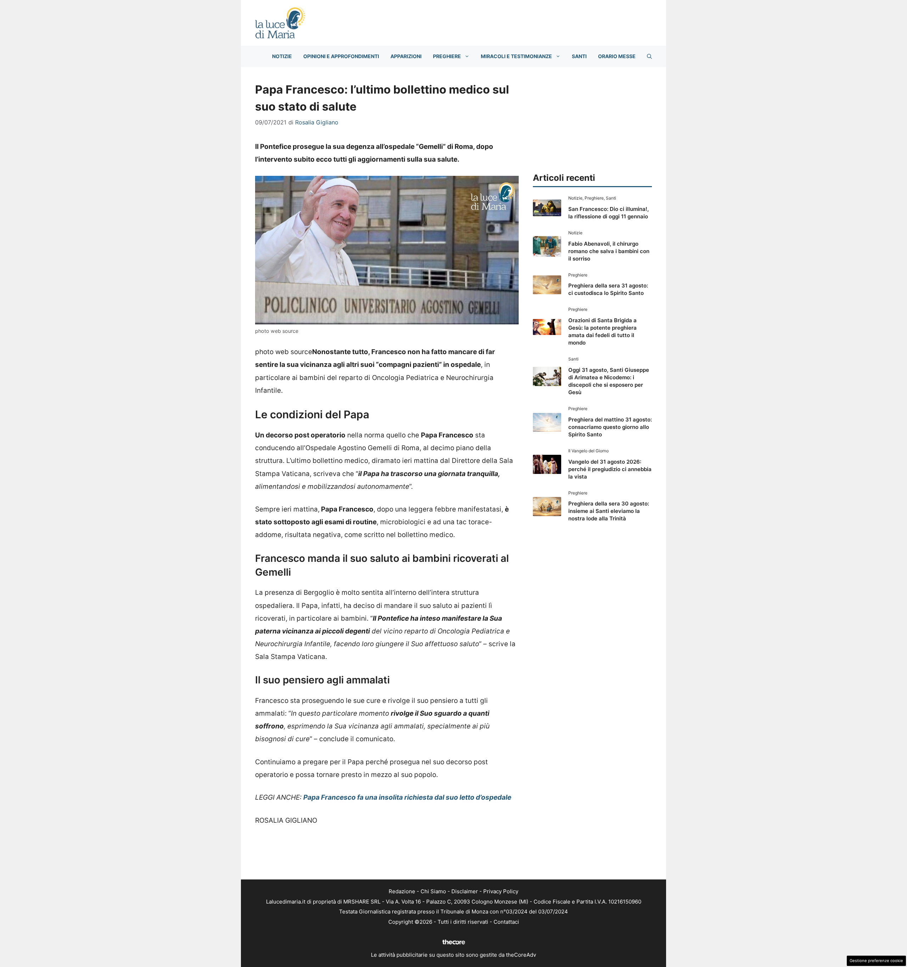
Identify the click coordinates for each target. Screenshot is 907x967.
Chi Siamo (433, 891)
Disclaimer (464, 891)
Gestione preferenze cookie (876, 960)
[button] (649, 56)
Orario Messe (617, 56)
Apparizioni (406, 56)
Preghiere (447, 56)
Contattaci (506, 921)
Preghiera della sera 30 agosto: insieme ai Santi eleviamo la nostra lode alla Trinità (608, 511)
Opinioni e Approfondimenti (341, 56)
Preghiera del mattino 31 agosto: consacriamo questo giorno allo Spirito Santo (610, 427)
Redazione (402, 891)
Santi (579, 56)
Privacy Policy (500, 891)
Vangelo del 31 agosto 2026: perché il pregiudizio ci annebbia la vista (610, 469)
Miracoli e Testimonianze (516, 56)
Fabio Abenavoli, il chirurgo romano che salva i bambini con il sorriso (608, 251)
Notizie (282, 56)
